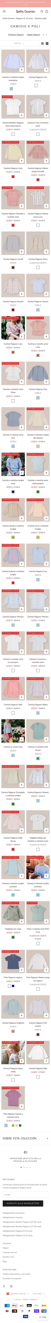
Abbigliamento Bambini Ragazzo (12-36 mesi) (22, 1226)
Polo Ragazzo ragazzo (13, 977)
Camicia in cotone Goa (13, 747)
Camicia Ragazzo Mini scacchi (38, 1024)
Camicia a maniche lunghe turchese (13, 885)
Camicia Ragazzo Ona (38, 389)
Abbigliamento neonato (13, 1217)
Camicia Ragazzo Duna (37, 259)
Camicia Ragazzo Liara (13, 344)
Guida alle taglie (9, 1269)
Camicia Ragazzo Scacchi (13, 301)
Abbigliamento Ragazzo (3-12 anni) (17, 1235)
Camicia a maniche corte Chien (13, 391)
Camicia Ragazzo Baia (38, 1068)
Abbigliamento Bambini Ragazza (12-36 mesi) (22, 1222)
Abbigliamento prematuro (13, 1213)
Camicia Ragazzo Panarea (38, 792)
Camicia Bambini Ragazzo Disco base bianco (13, 124)
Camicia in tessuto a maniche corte (38, 661)
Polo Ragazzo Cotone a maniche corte (13, 1115)
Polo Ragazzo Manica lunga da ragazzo (38, 979)
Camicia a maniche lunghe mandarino (13, 79)
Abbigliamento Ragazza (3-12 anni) (17, 1231)
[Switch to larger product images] (42, 43)
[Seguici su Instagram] (11, 1286)
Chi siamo (7, 1243)
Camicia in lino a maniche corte (37, 124)
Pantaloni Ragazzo (16, 34)
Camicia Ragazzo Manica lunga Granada (38, 170)
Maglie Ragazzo (33, 34)
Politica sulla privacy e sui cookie (16, 1274)
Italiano (37, 1294)
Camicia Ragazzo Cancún (38, 301)
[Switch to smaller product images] (47, 43)
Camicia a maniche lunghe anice (13, 482)
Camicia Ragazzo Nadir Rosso (13, 839)
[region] (25, 1157)
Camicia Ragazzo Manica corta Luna (38, 215)
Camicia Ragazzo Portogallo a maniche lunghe (13, 794)
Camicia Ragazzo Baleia (38, 704)
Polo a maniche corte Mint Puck (38, 930)
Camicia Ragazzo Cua (38, 571)
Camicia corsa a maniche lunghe (38, 527)
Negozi (5, 1248)
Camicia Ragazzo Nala (13, 704)
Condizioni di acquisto (12, 1278)
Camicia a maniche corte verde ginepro (38, 482)
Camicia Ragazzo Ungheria (13, 1023)
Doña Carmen (8, 18)
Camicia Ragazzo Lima (13, 168)
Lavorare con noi (10, 1252)
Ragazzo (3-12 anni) (24, 18)
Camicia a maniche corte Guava (38, 748)
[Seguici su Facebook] (4, 1286)
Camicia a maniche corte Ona (13, 436)
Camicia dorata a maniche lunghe (13, 527)
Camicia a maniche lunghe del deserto (38, 436)
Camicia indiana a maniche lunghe (13, 573)
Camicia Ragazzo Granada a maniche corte (13, 215)
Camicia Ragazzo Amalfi (13, 259)
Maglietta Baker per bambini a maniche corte (38, 839)
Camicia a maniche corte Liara (38, 345)
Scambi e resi (8, 1257)
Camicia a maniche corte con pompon (13, 661)
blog (5, 1261)
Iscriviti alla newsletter (23, 1203)
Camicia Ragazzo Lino (38, 77)
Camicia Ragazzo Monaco (13, 616)
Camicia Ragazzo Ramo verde (13, 1070)
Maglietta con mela (13, 929)
